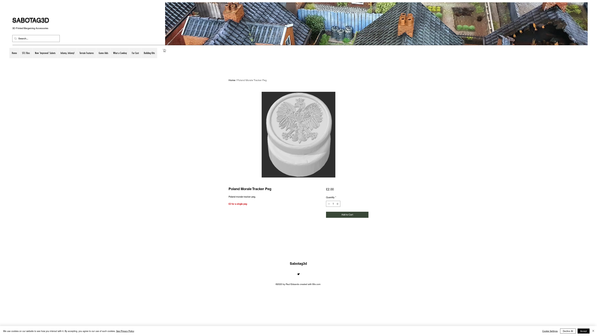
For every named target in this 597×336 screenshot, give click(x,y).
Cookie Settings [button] (550, 331)
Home (232, 80)
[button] (45, 53)
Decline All (568, 331)
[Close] (593, 331)
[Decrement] (328, 204)
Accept (583, 331)
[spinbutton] (333, 204)
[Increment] (338, 204)
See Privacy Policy (125, 331)
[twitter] (298, 274)
